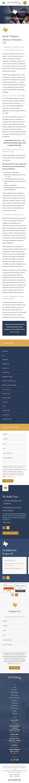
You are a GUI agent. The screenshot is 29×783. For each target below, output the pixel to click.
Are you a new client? (7, 453)
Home (14, 687)
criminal (18, 82)
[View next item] (8, 527)
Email (4, 448)
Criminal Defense (14, 692)
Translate (14, 711)
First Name (5, 434)
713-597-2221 (14, 724)
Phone (4, 443)
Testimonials (15, 703)
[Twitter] (17, 760)
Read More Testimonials (10, 533)
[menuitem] (13, 351)
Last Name (5, 439)
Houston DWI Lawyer (14, 698)
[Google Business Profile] (11, 760)
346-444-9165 (14, 747)
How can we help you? (8, 458)
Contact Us (14, 714)
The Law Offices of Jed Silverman (12, 96)
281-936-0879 (14, 736)
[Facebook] (14, 760)
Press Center (14, 706)
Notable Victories (14, 708)
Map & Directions (14, 732)
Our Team (14, 690)
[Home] (14, 2)
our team (22, 103)
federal (6, 177)
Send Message (8, 481)
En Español (14, 700)
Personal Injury (14, 695)
